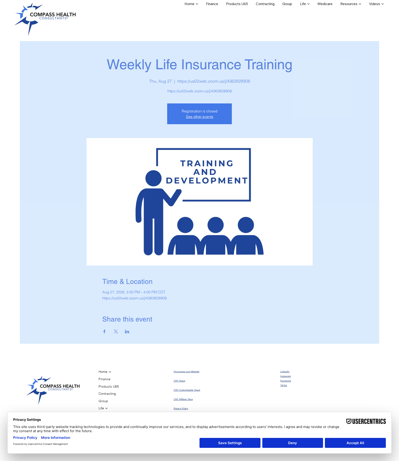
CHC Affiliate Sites (183, 399)
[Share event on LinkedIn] (127, 331)
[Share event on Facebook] (104, 331)
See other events (199, 116)
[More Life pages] (308, 4)
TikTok (283, 385)
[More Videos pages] (382, 4)
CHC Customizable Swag (187, 390)
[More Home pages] (197, 4)
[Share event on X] (116, 331)
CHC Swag (179, 381)
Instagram (285, 376)
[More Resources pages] (360, 4)
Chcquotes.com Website (187, 371)
